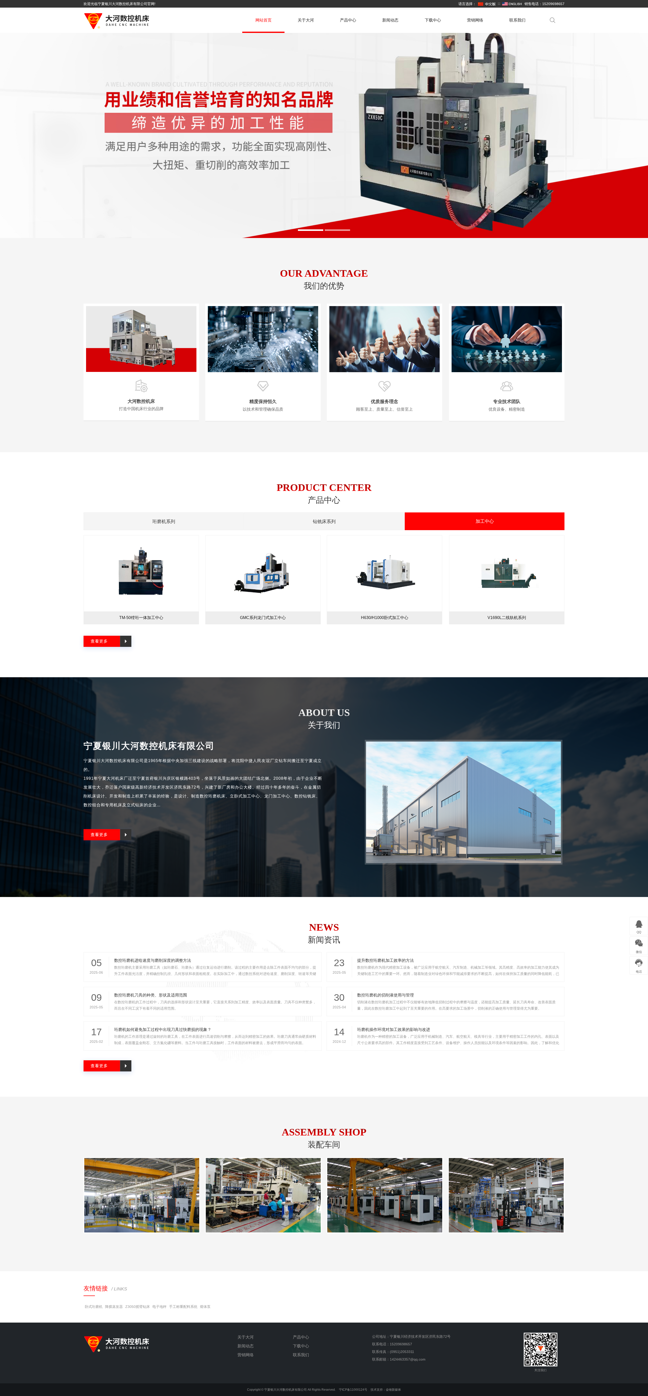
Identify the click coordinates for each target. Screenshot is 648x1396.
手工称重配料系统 (183, 1307)
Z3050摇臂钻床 (137, 1307)
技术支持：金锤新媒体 (386, 1389)
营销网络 (475, 20)
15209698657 (401, 1344)
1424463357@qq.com (408, 1359)
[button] (310, 230)
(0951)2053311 (402, 1352)
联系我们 (517, 20)
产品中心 (348, 20)
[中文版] (487, 4)
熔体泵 (205, 1307)
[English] (512, 4)
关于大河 (306, 20)
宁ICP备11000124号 (353, 1389)
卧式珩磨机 (94, 1307)
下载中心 (433, 20)
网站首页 (263, 20)
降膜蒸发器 (114, 1307)
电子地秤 (159, 1307)
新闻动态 (390, 20)
